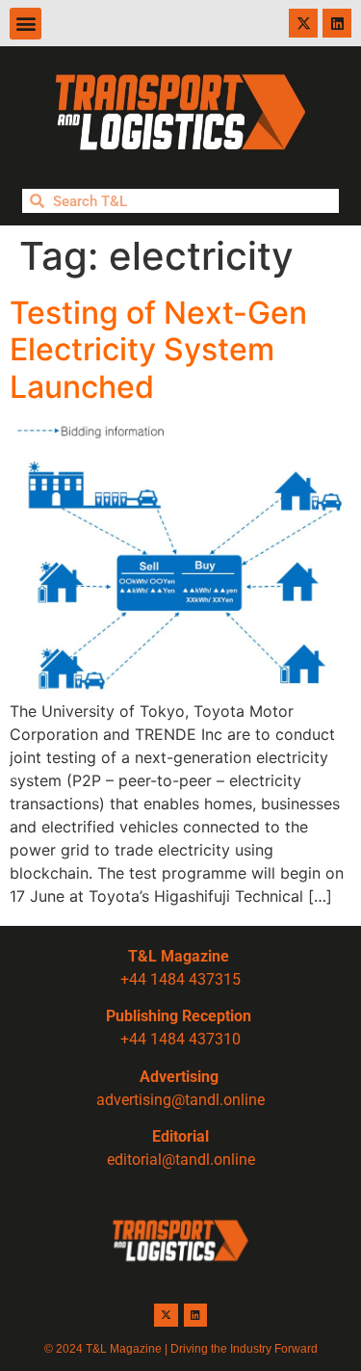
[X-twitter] (303, 23)
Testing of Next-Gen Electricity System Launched (158, 350)
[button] (25, 24)
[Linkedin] (336, 23)
